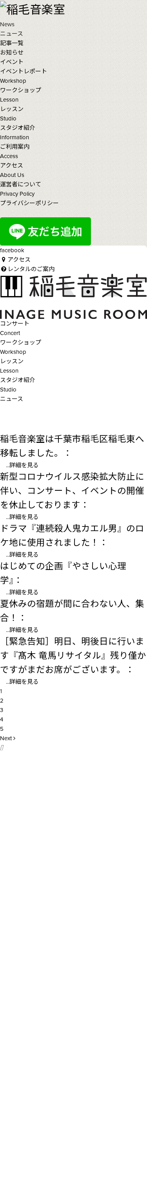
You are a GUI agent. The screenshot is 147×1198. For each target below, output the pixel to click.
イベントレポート (23, 71)
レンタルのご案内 (30, 269)
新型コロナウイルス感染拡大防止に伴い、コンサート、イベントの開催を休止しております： (72, 491)
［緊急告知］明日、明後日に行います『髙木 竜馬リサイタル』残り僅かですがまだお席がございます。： (73, 655)
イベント (12, 62)
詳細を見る (24, 465)
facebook (12, 250)
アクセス (19, 259)
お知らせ (12, 52)
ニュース (11, 398)
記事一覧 (12, 43)
